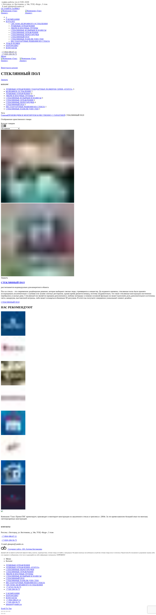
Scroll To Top (6, 608)
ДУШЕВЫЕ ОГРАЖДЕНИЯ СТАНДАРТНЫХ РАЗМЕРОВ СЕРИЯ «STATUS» (39, 89)
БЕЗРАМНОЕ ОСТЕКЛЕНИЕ (18, 91)
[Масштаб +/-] (9, 611)
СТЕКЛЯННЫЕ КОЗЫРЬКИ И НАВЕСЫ (23, 98)
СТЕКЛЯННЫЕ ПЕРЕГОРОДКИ (20, 102)
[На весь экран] (7, 611)
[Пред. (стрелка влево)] (2, 613)
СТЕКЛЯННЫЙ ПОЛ (15, 104)
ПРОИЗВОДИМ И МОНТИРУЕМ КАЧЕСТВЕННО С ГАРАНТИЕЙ (36, 115)
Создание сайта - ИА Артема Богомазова (24, 549)
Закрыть (4, 80)
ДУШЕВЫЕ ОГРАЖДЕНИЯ (18, 93)
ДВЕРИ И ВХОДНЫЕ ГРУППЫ (19, 96)
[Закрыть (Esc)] (2, 611)
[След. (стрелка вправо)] (4, 613)
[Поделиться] (4, 611)
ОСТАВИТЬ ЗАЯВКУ (10, 9)
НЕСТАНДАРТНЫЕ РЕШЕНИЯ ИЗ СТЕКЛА (25, 107)
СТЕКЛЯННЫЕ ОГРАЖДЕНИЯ (19, 100)
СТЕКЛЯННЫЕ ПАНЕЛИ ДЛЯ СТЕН (22, 109)
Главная (4, 115)
